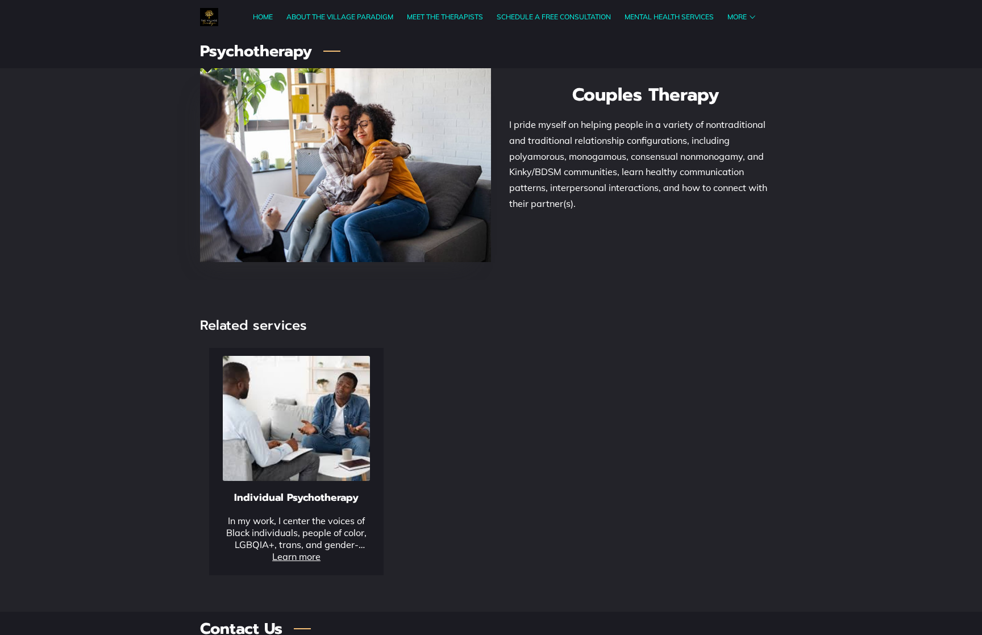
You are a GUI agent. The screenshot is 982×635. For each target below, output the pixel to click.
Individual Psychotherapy (296, 497)
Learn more (296, 556)
